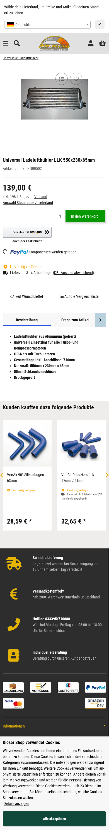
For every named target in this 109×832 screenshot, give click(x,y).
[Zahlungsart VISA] (13, 703)
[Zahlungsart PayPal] (95, 687)
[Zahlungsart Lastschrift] (68, 687)
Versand (40, 196)
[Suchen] (17, 43)
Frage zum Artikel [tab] (75, 320)
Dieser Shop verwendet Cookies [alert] (31, 742)
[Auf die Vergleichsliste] (61, 79)
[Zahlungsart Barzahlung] (13, 687)
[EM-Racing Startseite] (54, 43)
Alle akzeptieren (54, 819)
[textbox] (47, 24)
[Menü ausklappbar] (5, 43)
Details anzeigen (16, 803)
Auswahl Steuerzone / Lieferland (28, 202)
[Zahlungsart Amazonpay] (95, 703)
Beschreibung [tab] (27, 320)
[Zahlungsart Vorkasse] (40, 687)
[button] (90, 43)
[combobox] (47, 24)
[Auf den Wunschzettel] (76, 79)
